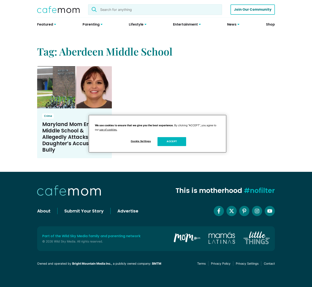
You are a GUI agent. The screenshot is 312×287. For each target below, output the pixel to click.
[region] (157, 134)
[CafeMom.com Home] (58, 9)
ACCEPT (172, 141)
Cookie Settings (141, 141)
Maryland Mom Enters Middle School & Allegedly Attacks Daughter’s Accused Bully (71, 137)
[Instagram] (257, 211)
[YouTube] (270, 211)
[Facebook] (219, 211)
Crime (48, 116)
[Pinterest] (244, 211)
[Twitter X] (231, 211)
